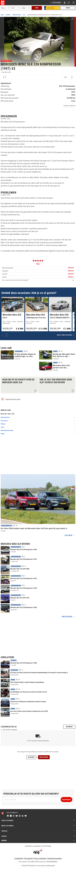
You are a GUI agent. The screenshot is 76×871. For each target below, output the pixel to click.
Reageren (69, 727)
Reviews (8, 14)
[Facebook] (8, 816)
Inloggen (31, 757)
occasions (4, 421)
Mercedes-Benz (16, 14)
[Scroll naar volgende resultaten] (6, 334)
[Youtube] (25, 816)
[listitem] (12, 314)
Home (2, 14)
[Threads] (20, 816)
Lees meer (68, 535)
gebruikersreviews (7, 430)
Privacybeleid (28, 858)
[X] (14, 816)
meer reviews (67, 616)
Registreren (44, 757)
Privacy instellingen (40, 858)
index (2, 434)
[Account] (64, 2)
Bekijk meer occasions (64, 335)
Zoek (36, 8)
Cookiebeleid (18, 858)
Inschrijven (66, 799)
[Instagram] (11, 816)
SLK (24, 14)
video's (3, 424)
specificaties (5, 417)
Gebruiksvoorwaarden (54, 858)
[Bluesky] (17, 816)
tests (2, 427)
